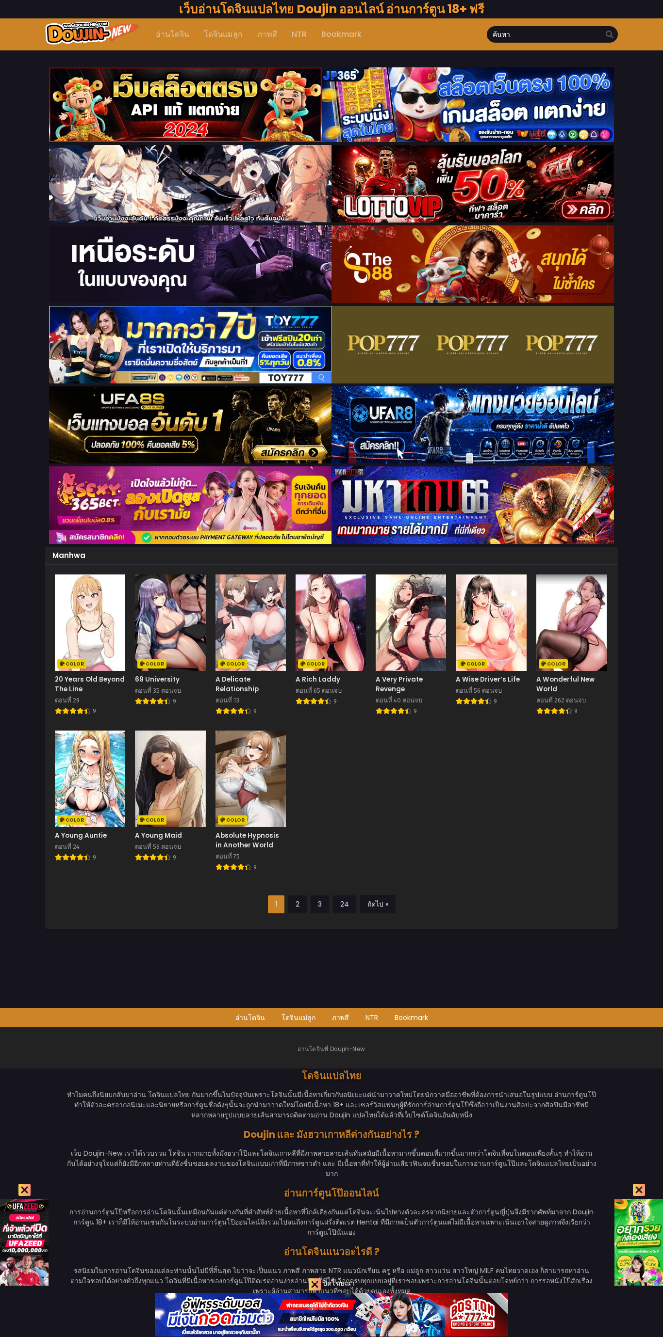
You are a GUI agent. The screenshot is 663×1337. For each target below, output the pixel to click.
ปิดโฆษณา (338, 1283)
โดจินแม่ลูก (298, 1017)
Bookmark (411, 1017)
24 (344, 904)
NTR (371, 1017)
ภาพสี (340, 1017)
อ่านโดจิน (250, 1017)
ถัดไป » (377, 904)
